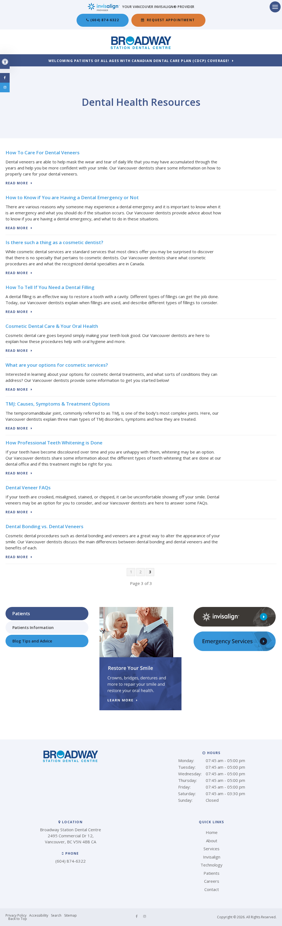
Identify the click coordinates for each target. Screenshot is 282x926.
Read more (17, 183)
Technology (211, 865)
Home (212, 832)
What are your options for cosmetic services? (57, 365)
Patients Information (33, 627)
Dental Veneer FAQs (28, 487)
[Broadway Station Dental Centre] (141, 47)
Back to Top (17, 918)
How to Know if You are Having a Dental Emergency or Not (72, 197)
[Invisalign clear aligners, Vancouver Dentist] (235, 625)
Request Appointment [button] (171, 20)
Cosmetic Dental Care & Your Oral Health (52, 326)
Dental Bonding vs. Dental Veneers (44, 526)
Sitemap (70, 915)
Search (56, 915)
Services (211, 848)
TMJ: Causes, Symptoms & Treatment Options (58, 404)
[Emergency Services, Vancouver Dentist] (235, 649)
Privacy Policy (16, 915)
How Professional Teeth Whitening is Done (54, 442)
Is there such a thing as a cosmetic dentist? (54, 242)
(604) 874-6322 (104, 20)
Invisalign (211, 857)
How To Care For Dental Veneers (43, 152)
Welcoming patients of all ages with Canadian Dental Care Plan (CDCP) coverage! (138, 61)
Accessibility (38, 915)
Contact (211, 889)
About (211, 840)
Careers (211, 881)
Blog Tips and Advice (32, 641)
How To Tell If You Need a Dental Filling (50, 287)
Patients (211, 873)
